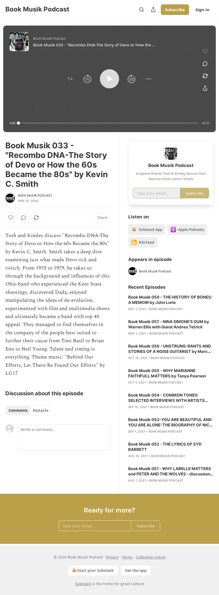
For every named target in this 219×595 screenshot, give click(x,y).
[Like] (10, 217)
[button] (70, 79)
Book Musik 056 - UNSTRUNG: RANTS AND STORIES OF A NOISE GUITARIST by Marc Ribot (169, 349)
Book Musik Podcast (35, 195)
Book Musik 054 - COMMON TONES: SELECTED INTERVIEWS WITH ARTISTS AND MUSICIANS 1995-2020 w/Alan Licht (168, 398)
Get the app (136, 570)
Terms (127, 557)
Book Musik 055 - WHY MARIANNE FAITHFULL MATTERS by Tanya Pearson (167, 373)
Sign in (202, 9)
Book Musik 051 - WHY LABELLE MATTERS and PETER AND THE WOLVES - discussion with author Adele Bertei (169, 471)
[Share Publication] (153, 9)
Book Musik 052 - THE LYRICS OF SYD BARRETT (165, 447)
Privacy (112, 557)
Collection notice (151, 557)
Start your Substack (95, 570)
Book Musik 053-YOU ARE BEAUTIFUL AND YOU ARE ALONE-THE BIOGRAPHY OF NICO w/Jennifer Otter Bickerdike (170, 422)
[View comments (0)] (205, 64)
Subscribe (175, 9)
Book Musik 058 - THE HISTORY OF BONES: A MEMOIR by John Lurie (170, 300)
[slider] (108, 123)
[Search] (141, 9)
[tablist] (28, 410)
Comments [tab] (18, 410)
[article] (171, 303)
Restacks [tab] (40, 410)
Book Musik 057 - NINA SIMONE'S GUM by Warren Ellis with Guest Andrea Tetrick (168, 324)
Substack (83, 583)
